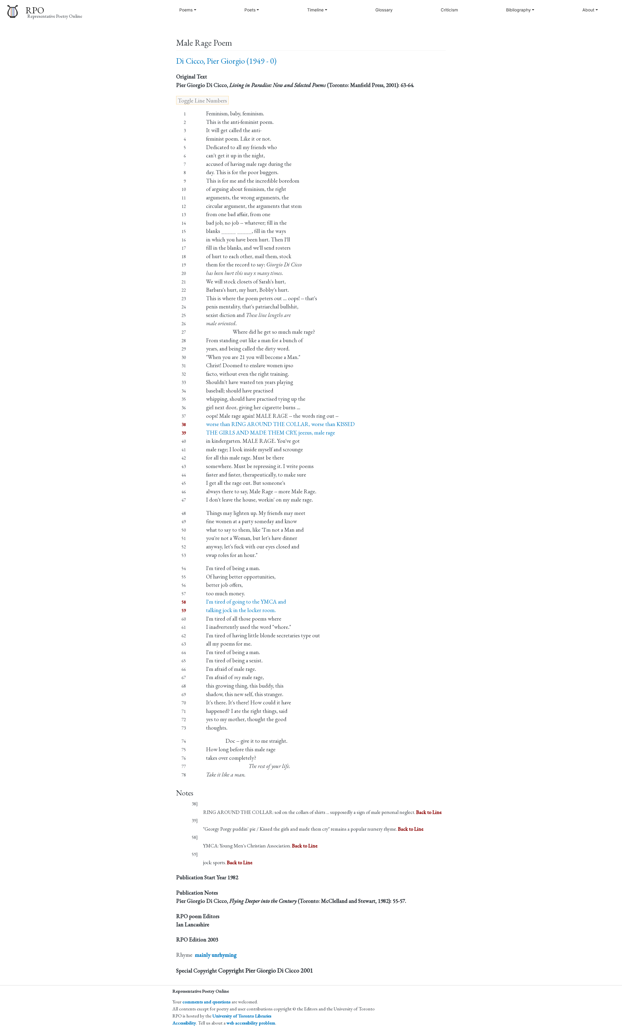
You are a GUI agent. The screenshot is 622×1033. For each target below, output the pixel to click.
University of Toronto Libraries (241, 1016)
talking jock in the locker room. (241, 610)
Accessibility (184, 1023)
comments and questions (206, 1002)
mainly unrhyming (216, 954)
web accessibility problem (250, 1023)
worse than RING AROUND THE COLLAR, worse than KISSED (280, 424)
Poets (250, 9)
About (588, 9)
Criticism (449, 9)
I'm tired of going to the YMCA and (246, 601)
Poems (186, 9)
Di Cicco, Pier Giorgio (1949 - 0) (226, 61)
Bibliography (518, 9)
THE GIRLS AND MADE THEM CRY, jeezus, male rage (270, 432)
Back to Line (429, 812)
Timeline (315, 9)
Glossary (384, 9)
